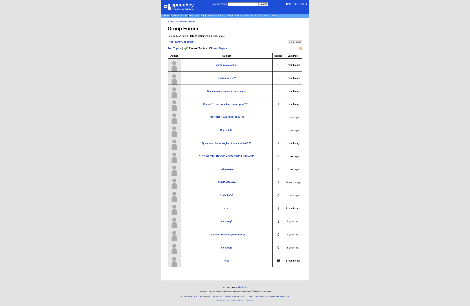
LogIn (295, 4)
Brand (207, 296)
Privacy (235, 296)
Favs (247, 15)
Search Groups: (219, 4)
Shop (266, 15)
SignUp (304, 4)
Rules (196, 296)
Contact (250, 296)
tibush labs (242, 287)
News (189, 296)
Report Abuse (261, 296)
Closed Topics (218, 48)
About (274, 15)
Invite (253, 15)
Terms (227, 296)
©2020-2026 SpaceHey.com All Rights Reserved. (235, 300)
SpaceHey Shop (282, 296)
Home (167, 15)
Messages (194, 15)
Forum (221, 15)
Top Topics (175, 48)
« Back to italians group (181, 21)
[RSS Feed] (300, 48)
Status (271, 296)
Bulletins (211, 15)
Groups (230, 15)
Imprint (242, 296)
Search (263, 4)
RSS (221, 296)
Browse (175, 15)
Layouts (239, 15)
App (260, 15)
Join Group (295, 42)
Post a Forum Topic (181, 41)
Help (288, 4)
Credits (215, 296)
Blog (203, 15)
